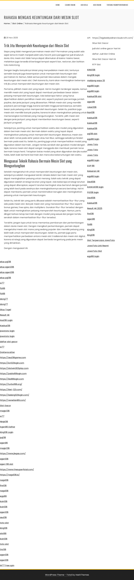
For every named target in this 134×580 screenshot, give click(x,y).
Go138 (3, 549)
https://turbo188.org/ (11, 384)
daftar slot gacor (9, 341)
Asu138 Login (6, 320)
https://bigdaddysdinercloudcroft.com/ (112, 37)
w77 (2, 282)
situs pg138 (5, 261)
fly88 (89, 224)
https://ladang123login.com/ (14, 394)
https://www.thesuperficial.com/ (17, 469)
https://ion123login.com (12, 362)
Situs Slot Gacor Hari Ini (104, 59)
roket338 (91, 107)
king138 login (93, 75)
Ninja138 (4, 421)
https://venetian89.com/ (13, 400)
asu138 (3, 517)
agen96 (91, 101)
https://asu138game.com (13, 357)
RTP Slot (96, 64)
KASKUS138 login (95, 187)
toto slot (4, 522)
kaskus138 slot (94, 96)
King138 (91, 229)
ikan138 (90, 112)
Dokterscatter (7, 352)
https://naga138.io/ (10, 474)
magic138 (5, 410)
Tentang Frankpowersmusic (117, 4)
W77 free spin (7, 565)
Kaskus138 (5, 325)
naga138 (4, 480)
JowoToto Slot (94, 251)
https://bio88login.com (12, 378)
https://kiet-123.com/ (11, 389)
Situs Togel (5, 309)
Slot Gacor (5, 405)
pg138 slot (92, 133)
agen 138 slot (6, 464)
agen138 (4, 458)
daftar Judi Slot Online (103, 53)
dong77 (4, 299)
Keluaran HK (93, 171)
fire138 (90, 213)
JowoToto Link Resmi (97, 245)
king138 (3, 528)
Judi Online (97, 4)
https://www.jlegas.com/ (13, 453)
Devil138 (91, 181)
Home (58, 4)
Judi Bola (84, 4)
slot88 (3, 533)
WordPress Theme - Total (58, 574)
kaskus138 (92, 117)
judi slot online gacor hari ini (106, 48)
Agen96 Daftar (7, 426)
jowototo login (7, 330)
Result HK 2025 (94, 208)
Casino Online (70, 4)
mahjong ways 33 (96, 80)
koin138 (3, 501)
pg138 (3, 437)
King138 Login (6, 432)
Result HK (5, 315)
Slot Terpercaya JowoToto (101, 240)
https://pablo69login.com (13, 373)
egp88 (3, 496)
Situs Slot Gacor (100, 43)
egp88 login (93, 85)
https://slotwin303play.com (14, 368)
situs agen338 (7, 266)
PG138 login (93, 192)
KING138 (91, 69)
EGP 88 (90, 165)
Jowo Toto (92, 144)
